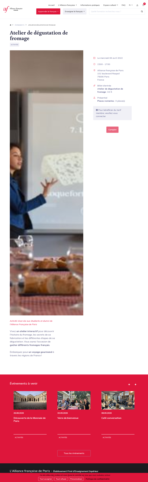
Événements (19, 25)
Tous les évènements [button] (74, 453)
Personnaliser (76, 479)
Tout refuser (61, 479)
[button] (129, 384)
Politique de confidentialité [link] (97, 479)
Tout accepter (46, 479)
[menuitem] (51, 6)
